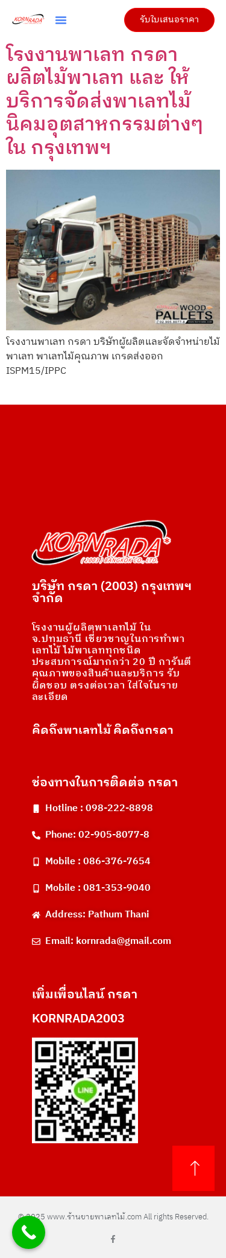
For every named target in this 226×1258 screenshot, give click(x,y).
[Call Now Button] (28, 1232)
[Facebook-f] (113, 1239)
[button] (61, 20)
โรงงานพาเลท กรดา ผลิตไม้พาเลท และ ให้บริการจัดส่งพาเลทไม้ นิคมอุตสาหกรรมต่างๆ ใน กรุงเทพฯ (104, 101)
